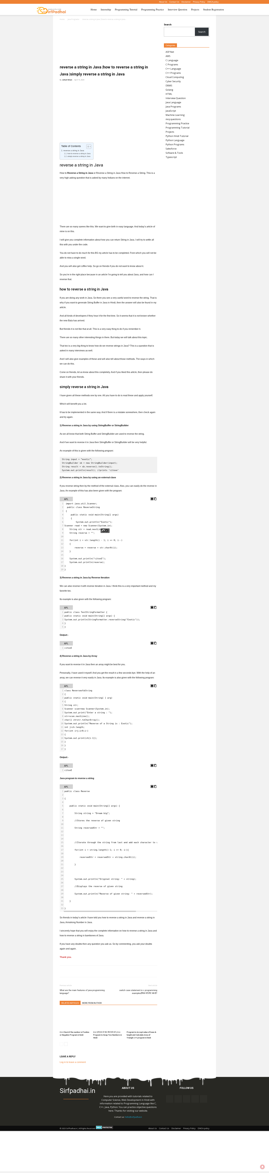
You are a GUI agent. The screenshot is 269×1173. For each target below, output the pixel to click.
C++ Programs (173, 72)
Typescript (171, 157)
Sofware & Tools (174, 152)
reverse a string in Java (73, 151)
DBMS (169, 85)
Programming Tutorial (126, 9)
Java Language (173, 102)
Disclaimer (186, 2)
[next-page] (66, 1044)
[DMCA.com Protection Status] (104, 1128)
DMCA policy (213, 2)
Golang (169, 89)
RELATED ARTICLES (70, 1003)
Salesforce (171, 148)
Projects (195, 9)
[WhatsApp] (92, 971)
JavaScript (171, 110)
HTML (169, 94)
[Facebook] (99, 971)
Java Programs (73, 19)
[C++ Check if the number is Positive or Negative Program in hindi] (75, 1019)
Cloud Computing (175, 77)
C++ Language (173, 68)
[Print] (79, 971)
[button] (229, 9)
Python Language (175, 140)
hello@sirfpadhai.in (133, 1117)
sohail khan (67, 80)
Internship (106, 9)
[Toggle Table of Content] (87, 146)
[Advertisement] (108, 43)
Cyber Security (173, 81)
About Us (163, 2)
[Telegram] (86, 971)
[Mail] (186, 1098)
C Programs (172, 64)
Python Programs (175, 144)
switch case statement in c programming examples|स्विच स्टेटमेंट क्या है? (138, 991)
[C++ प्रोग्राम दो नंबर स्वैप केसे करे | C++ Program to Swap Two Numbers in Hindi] (108, 1019)
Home (94, 9)
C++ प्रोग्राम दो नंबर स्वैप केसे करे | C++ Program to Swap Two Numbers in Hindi (107, 1035)
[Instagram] (178, 1098)
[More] (118, 971)
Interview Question (177, 9)
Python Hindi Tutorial (177, 136)
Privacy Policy (199, 2)
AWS (168, 56)
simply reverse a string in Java (78, 156)
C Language (172, 60)
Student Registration (213, 9)
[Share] (195, 1098)
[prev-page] (61, 1044)
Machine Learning (175, 115)
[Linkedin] (111, 971)
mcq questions (173, 119)
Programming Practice (152, 9)
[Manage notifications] (262, 1167)
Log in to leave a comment (73, 1062)
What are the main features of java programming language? (82, 991)
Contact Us (174, 2)
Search (201, 31)
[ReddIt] (105, 971)
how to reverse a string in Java (78, 154)
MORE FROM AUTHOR (92, 1003)
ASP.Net (170, 51)
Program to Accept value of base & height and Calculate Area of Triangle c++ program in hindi (141, 1035)
